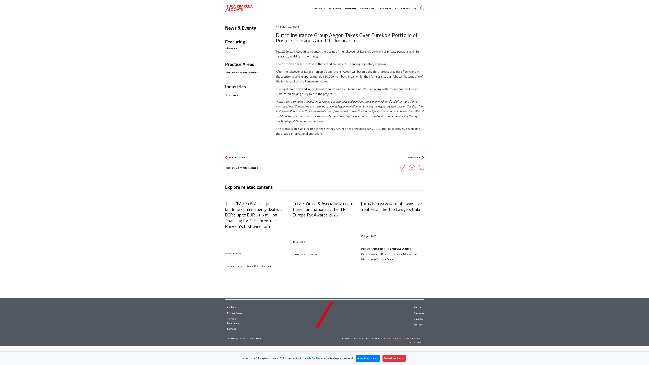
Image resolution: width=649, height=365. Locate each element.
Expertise (351, 8)
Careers (405, 8)
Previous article (237, 157)
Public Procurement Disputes (375, 254)
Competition (253, 266)
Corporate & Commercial (404, 254)
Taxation (312, 254)
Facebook (419, 313)
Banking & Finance (235, 266)
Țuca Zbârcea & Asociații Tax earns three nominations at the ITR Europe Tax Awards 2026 (324, 209)
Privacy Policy (234, 313)
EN (414, 8)
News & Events (387, 8)
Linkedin (418, 319)
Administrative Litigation (399, 248)
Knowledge (367, 8)
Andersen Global (400, 342)
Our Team (335, 8)
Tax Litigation (300, 254)
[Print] (412, 168)
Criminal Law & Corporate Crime (377, 259)
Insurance (232, 95)
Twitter (418, 307)
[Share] (403, 168)
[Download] (421, 168)
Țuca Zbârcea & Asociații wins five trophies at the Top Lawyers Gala (391, 206)
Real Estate (267, 266)
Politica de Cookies (310, 358)
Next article (414, 157)
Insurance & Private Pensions (242, 72)
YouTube (418, 324)
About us (320, 8)
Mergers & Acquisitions (373, 248)
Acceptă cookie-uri (367, 358)
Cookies (231, 307)
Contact (231, 329)
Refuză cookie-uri (394, 358)
